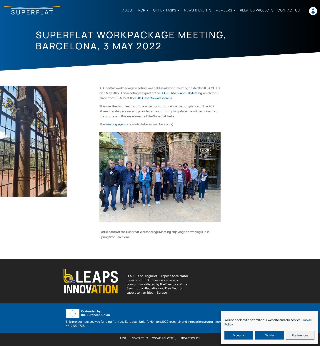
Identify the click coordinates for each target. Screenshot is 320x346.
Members (224, 10)
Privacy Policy (190, 338)
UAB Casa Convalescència (153, 98)
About (128, 10)
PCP (141, 10)
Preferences (300, 335)
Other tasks (164, 10)
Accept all (238, 335)
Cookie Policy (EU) (164, 338)
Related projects (257, 10)
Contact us (289, 10)
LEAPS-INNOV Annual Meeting (181, 93)
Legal (124, 338)
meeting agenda (116, 124)
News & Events (197, 10)
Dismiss (269, 335)
